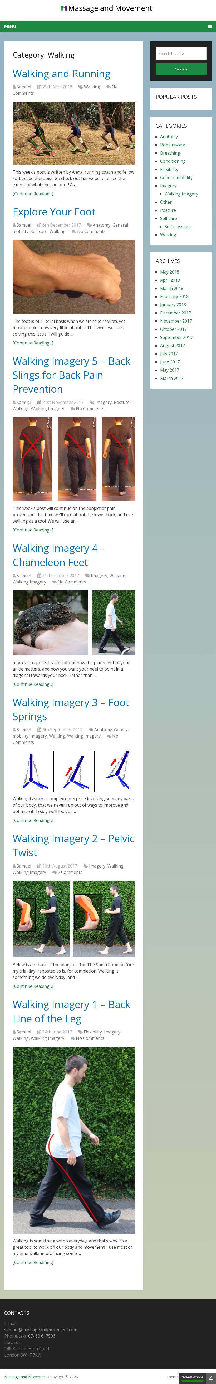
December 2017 (175, 313)
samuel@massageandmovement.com (40, 1330)
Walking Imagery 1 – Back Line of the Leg (71, 1011)
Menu (10, 26)
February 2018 (174, 296)
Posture (122, 402)
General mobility (176, 177)
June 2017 (170, 362)
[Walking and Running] (74, 133)
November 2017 (176, 321)
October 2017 (173, 329)
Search (181, 69)
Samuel (24, 87)
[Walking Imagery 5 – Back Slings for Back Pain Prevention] (74, 459)
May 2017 (169, 370)
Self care (39, 231)
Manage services (192, 1376)
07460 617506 (41, 1336)
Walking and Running (61, 73)
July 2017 (169, 354)
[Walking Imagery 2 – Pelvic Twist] (74, 919)
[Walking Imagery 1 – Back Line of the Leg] (74, 1140)
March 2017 (171, 378)
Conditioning (173, 161)
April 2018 (170, 280)
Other (166, 202)
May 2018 (169, 272)
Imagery (103, 402)
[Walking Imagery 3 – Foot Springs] (74, 771)
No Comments (91, 231)
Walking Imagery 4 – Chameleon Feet (59, 555)
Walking (92, 87)
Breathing (170, 153)
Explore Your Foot (54, 211)
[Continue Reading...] (33, 194)
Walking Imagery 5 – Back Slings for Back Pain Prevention (71, 375)
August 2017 (172, 345)
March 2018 (171, 288)
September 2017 (176, 337)
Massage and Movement (25, 1376)
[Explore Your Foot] (74, 277)
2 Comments (70, 872)
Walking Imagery (47, 408)
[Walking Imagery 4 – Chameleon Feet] (74, 622)
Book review (172, 145)
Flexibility (93, 1032)
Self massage (178, 226)
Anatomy (101, 225)
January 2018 (173, 305)
